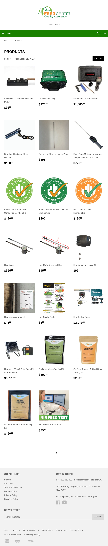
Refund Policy (10, 491)
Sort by (7, 58)
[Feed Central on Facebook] (58, 503)
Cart (103, 33)
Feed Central (16, 534)
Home (6, 40)
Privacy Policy (10, 495)
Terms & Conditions (13, 487)
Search (7, 479)
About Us (8, 483)
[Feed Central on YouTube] (64, 503)
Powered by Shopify (32, 534)
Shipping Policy (11, 498)
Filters (98, 58)
